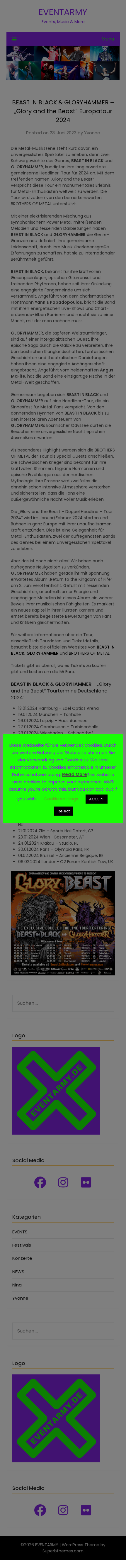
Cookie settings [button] (61, 799)
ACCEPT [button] (96, 799)
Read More (74, 774)
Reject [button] (64, 811)
